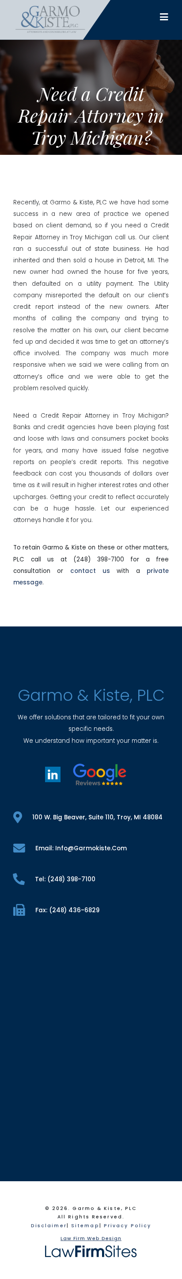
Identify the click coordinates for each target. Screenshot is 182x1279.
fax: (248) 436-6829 (67, 910)
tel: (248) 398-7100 (65, 879)
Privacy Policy (127, 1225)
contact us (90, 571)
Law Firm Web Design (91, 1238)
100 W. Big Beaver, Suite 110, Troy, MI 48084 (97, 817)
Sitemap (85, 1225)
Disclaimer (49, 1225)
